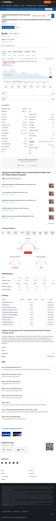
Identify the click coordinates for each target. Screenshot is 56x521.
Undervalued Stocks (31, 5)
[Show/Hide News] (35, 59)
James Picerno (5, 186)
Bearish (23, 165)
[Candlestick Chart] (3, 59)
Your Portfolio (4, 476)
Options (33, 55)
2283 (53, 147)
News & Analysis (18, 51)
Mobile (2, 473)
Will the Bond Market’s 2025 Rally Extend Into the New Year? (19, 184)
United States (50, 356)
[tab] (9, 233)
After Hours (5, 41)
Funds (22, 5)
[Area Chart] (5, 59)
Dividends (28, 55)
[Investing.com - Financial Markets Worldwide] (8, 2)
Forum (33, 51)
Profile (9, 55)
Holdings (14, 55)
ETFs (2, 5)
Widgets (3, 479)
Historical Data (21, 55)
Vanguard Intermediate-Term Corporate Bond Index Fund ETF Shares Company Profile (26, 332)
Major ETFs (9, 5)
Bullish (35, 165)
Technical (27, 51)
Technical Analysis (8, 228)
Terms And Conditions (6, 511)
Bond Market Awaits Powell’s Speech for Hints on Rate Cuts (19, 200)
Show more (51, 223)
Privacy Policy (17, 511)
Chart (9, 51)
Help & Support (33, 476)
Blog (2, 470)
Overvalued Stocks (42, 5)
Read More (4, 343)
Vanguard (52, 138)
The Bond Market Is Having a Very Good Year (15, 192)
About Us (31, 470)
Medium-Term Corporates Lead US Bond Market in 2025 (18, 216)
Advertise (31, 473)
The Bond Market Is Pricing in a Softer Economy (15, 208)
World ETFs (16, 5)
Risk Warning (25, 511)
